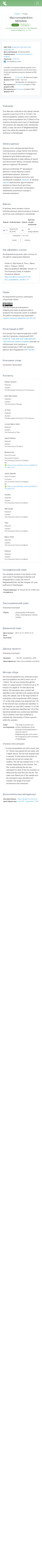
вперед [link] (27, 240)
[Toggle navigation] (37, 3)
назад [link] (14, 240)
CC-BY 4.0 (15, 59)
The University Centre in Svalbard (16, 342)
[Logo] (4, 3)
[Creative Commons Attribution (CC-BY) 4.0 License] (8, 304)
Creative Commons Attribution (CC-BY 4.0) (19, 318)
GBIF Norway (29, 350)
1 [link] (20, 240)
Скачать (20, 77)
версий (6, 182)
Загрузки (25, 180)
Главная (17, 14)
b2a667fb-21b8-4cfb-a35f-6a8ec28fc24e (19, 339)
